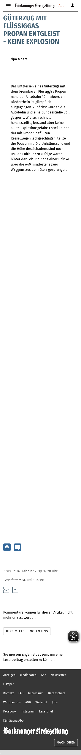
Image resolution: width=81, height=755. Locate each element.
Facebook (9, 711)
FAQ (21, 693)
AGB (28, 702)
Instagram (28, 711)
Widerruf (41, 702)
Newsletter (58, 675)
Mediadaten (28, 675)
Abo (61, 5)
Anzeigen (9, 675)
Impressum (35, 693)
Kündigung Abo (13, 720)
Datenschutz (56, 693)
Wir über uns (12, 702)
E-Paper (8, 684)
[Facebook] (15, 590)
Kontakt (8, 693)
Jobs (55, 702)
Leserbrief (46, 711)
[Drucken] (7, 547)
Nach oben (66, 742)
